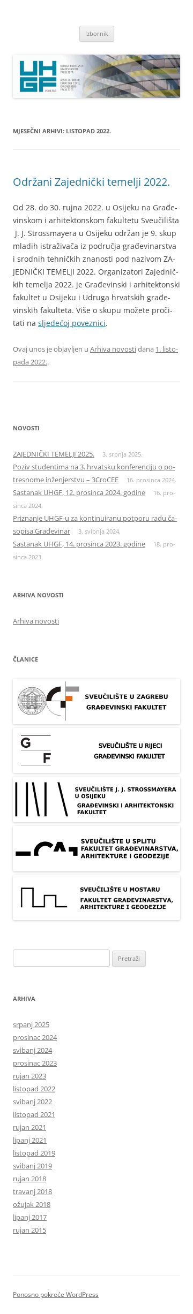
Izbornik (96, 33)
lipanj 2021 (30, 1140)
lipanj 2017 (30, 1217)
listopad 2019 (34, 1153)
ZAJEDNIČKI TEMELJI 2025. (53, 454)
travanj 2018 (32, 1191)
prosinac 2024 (35, 1037)
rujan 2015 (29, 1230)
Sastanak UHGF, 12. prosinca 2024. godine (79, 492)
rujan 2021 (29, 1127)
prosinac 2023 (35, 1063)
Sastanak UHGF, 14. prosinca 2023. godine (79, 544)
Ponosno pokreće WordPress (56, 1294)
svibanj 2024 (32, 1050)
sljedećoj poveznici (72, 323)
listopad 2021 (34, 1114)
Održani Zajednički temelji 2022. (91, 181)
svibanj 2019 (32, 1166)
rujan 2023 (29, 1076)
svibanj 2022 (32, 1101)
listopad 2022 (34, 1088)
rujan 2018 (29, 1178)
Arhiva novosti (113, 349)
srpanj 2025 (31, 1024)
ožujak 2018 (31, 1204)
